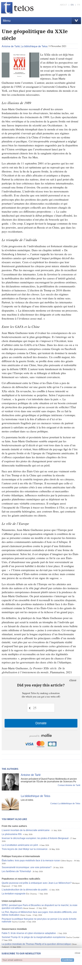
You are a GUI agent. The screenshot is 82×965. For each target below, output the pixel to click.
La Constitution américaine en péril (20, 845)
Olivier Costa (25, 915)
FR (78, 5)
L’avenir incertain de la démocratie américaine (26, 830)
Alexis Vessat (29, 908)
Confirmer (67, 960)
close (72, 680)
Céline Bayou (66, 861)
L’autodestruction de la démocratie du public (24, 889)
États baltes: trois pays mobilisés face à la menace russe (31, 860)
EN (72, 5)
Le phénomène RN (12, 834)
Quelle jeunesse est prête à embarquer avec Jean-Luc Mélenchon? (37, 883)
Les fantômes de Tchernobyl (16, 871)
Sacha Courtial (18, 922)
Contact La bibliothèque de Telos (65, 803)
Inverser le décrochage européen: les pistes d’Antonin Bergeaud (35, 838)
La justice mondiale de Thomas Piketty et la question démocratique (36, 944)
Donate (41, 723)
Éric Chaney (31, 894)
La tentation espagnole (14, 893)
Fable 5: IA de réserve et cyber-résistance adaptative (29, 933)
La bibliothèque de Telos (34, 46)
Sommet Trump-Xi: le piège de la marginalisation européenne (34, 937)
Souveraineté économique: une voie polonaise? (26, 867)
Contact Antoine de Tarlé (69, 785)
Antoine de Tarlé (11, 46)
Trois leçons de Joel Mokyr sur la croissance (24, 849)
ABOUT (63, 5)
